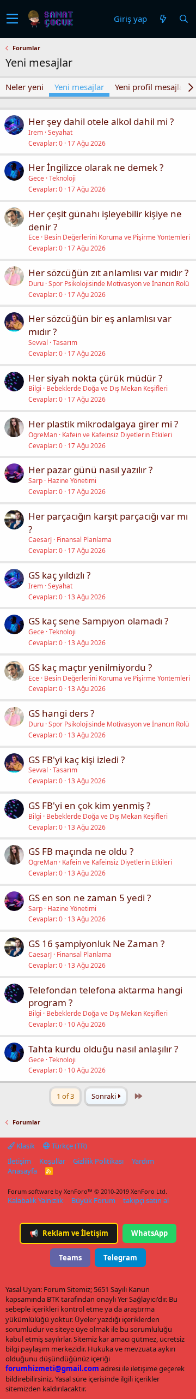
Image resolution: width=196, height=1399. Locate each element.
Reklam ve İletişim (68, 1233)
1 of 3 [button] (65, 1096)
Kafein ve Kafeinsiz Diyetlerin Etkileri (117, 434)
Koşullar (52, 1161)
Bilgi (34, 388)
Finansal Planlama (84, 539)
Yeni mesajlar (79, 86)
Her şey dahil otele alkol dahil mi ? (101, 121)
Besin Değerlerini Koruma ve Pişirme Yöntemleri (117, 237)
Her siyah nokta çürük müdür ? (95, 378)
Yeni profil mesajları (152, 86)
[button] (12, 19)
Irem (35, 132)
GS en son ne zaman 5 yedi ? (89, 897)
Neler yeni (24, 86)
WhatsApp (149, 1233)
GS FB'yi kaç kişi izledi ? (76, 759)
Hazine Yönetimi (71, 480)
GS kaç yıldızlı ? (59, 575)
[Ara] (183, 18)
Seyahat (60, 132)
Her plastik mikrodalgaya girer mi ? (103, 424)
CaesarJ (40, 539)
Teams (70, 1258)
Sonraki (104, 1096)
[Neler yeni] (162, 18)
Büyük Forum (93, 1200)
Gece (36, 178)
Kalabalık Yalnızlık (35, 1200)
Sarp (35, 480)
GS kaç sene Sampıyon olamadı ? (98, 621)
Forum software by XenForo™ (87, 1191)
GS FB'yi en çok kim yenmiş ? (89, 805)
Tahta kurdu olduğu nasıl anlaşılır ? (103, 1049)
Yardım (143, 1161)
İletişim (19, 1161)
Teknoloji (62, 178)
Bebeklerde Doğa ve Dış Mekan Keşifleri (107, 388)
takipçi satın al (146, 1200)
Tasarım (65, 342)
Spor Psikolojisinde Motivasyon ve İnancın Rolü (118, 283)
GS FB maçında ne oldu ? (80, 851)
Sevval (38, 342)
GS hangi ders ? (61, 713)
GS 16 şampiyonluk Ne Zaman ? (96, 943)
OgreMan (42, 434)
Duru (36, 283)
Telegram (120, 1258)
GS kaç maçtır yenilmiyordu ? (90, 667)
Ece (33, 237)
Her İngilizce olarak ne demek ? (95, 167)
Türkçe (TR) (68, 1146)
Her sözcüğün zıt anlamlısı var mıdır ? (108, 272)
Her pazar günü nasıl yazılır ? (90, 469)
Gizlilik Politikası (98, 1161)
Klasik (25, 1146)
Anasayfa (22, 1171)
